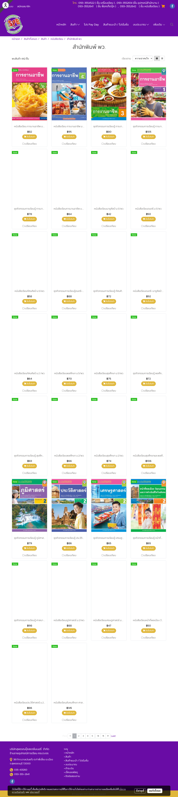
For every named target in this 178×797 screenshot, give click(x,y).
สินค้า (73, 24)
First (65, 736)
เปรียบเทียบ (31, 144)
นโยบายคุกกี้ (34, 792)
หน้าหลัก (61, 24)
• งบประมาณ (70, 764)
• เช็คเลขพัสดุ (71, 772)
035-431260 (21, 770)
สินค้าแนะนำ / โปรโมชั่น (116, 24)
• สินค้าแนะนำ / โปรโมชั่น (76, 760)
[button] (172, 24)
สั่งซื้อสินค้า (30, 136)
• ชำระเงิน (69, 768)
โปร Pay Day (91, 24)
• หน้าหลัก (69, 753)
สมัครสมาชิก (23, 6)
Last (113, 736)
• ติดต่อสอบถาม (72, 776)
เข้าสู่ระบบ (8, 6)
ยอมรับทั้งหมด (155, 790)
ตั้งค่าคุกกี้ (140, 790)
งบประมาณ (139, 24)
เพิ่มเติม (158, 24)
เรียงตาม (127, 58)
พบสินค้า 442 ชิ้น (20, 58)
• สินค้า (67, 756)
